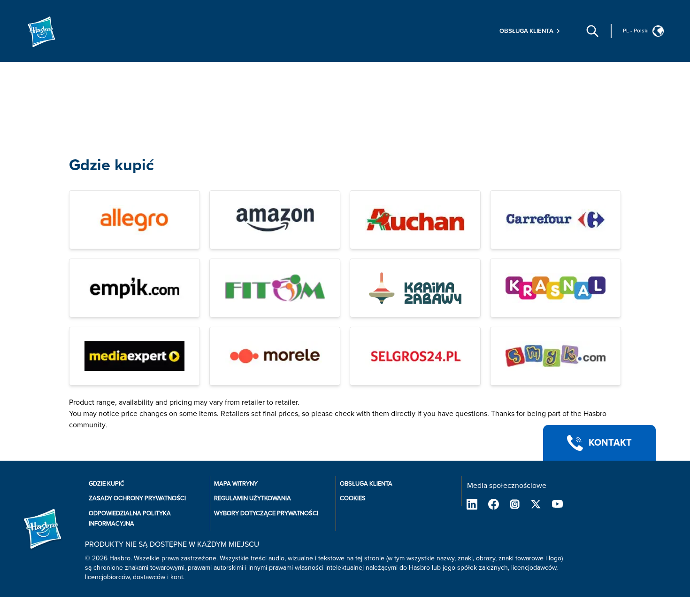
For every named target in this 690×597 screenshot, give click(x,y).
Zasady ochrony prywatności (137, 498)
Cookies (353, 498)
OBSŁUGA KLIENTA (366, 483)
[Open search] (592, 31)
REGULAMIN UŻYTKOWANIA (252, 498)
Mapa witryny (236, 483)
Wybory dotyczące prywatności (266, 513)
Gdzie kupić (111, 165)
